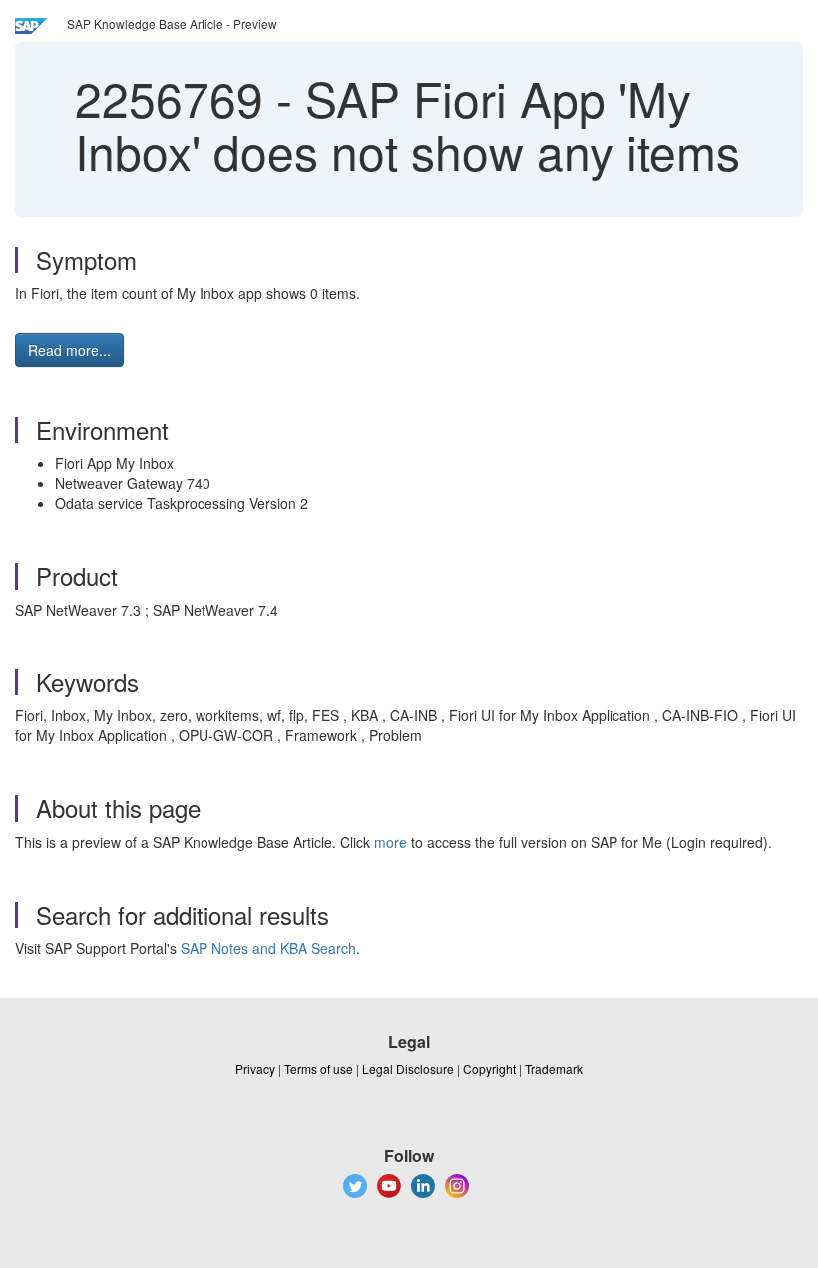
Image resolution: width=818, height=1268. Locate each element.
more (390, 842)
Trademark (554, 1068)
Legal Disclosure (408, 1068)
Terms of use (318, 1068)
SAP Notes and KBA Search (268, 948)
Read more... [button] (69, 350)
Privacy (255, 1068)
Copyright (489, 1068)
